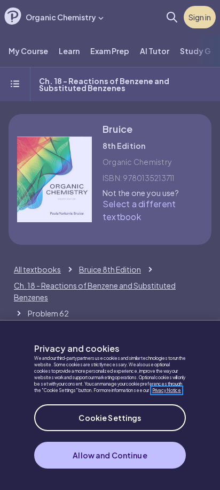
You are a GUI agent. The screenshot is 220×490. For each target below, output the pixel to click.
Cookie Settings (109, 418)
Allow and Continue (110, 455)
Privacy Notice (166, 390)
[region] (110, 405)
